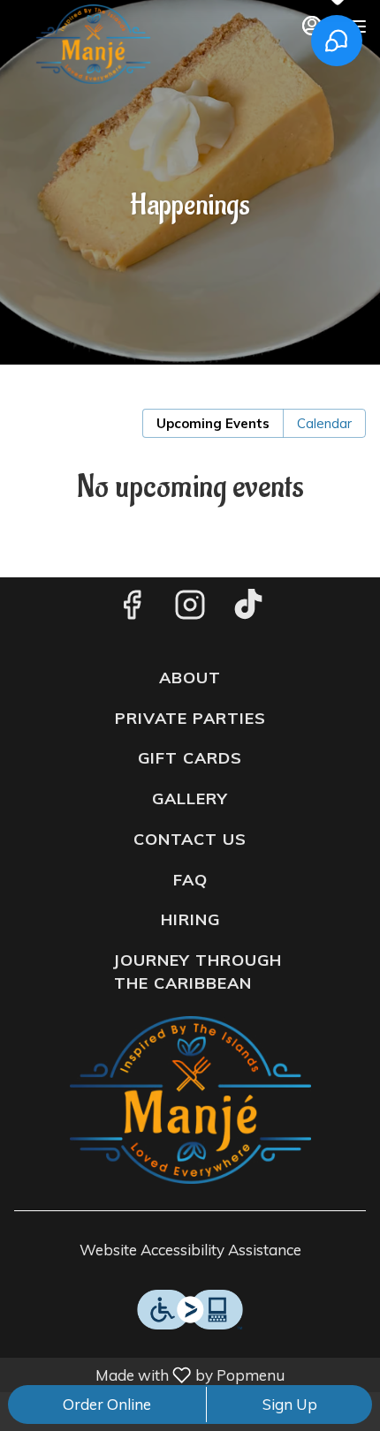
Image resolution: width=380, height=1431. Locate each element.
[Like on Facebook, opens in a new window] (132, 608)
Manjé (190, 1100)
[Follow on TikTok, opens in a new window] (248, 608)
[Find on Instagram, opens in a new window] (190, 608)
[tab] (213, 423)
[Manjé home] (92, 44)
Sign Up (289, 1404)
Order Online (107, 1404)
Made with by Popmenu (145, 1374)
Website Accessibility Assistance (190, 1249)
